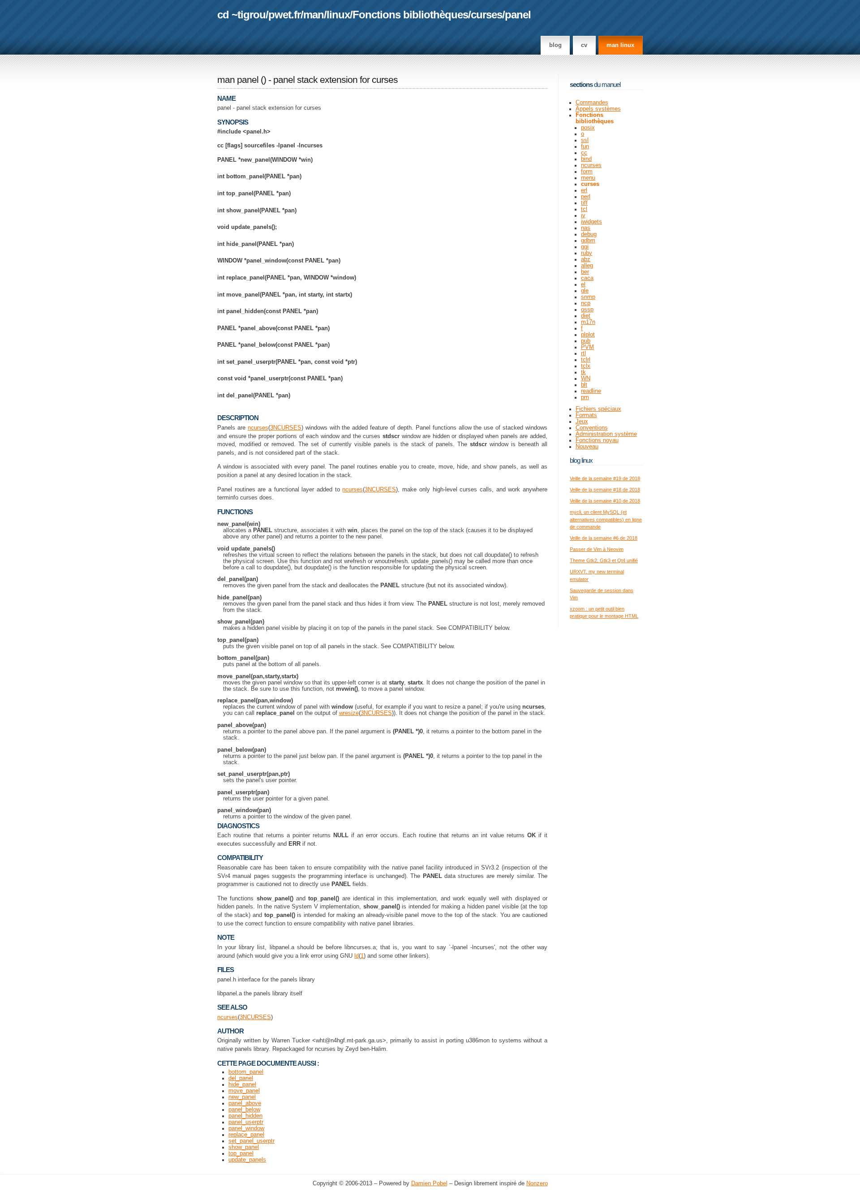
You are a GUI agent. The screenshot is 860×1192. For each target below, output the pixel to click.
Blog (555, 45)
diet (585, 316)
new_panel (242, 1097)
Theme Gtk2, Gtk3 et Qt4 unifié (604, 560)
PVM (587, 347)
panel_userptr (245, 1122)
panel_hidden (245, 1116)
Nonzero (537, 1183)
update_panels (247, 1160)
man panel (237, 79)
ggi (585, 247)
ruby (586, 253)
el (583, 284)
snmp (588, 297)
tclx (585, 366)
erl (584, 190)
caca (587, 278)
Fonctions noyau (597, 440)
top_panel (241, 1153)
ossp (587, 309)
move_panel (244, 1091)
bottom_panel (245, 1072)
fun (585, 146)
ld (356, 956)
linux (338, 15)
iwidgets (591, 222)
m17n (588, 322)
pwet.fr (284, 15)
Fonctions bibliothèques (410, 15)
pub (585, 341)
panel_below (244, 1109)
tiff (584, 203)
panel (518, 15)
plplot (588, 334)
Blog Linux (581, 460)
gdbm (588, 240)
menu (588, 178)
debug (589, 234)
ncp (585, 303)
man (313, 15)
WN (585, 378)
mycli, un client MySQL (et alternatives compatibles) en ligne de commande (606, 519)
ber (585, 272)
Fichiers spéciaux (598, 409)
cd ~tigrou (241, 15)
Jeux (582, 421)
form (587, 171)
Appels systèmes (598, 109)
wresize (349, 713)
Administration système (606, 434)
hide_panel (242, 1084)
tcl (584, 209)
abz (585, 259)
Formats (586, 415)
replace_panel (246, 1135)
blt (584, 385)
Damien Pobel (429, 1183)
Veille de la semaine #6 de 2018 (603, 538)
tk (583, 372)
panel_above (244, 1103)
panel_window (246, 1128)
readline (591, 391)
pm (585, 397)
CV (584, 45)
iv (583, 215)
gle (585, 291)
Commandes (592, 102)
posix (588, 128)
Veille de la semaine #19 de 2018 (605, 478)
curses (486, 15)
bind (586, 159)
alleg (587, 265)
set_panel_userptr (251, 1141)
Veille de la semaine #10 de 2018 (605, 500)
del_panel (240, 1078)
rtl (583, 353)
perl (585, 197)
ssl (585, 140)
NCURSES (287, 428)
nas (585, 228)
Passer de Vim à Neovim (597, 549)
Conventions (592, 428)
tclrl (585, 360)
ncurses (258, 428)
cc (584, 153)
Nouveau (587, 446)
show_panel (243, 1147)
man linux (620, 45)
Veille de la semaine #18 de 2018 (605, 489)
